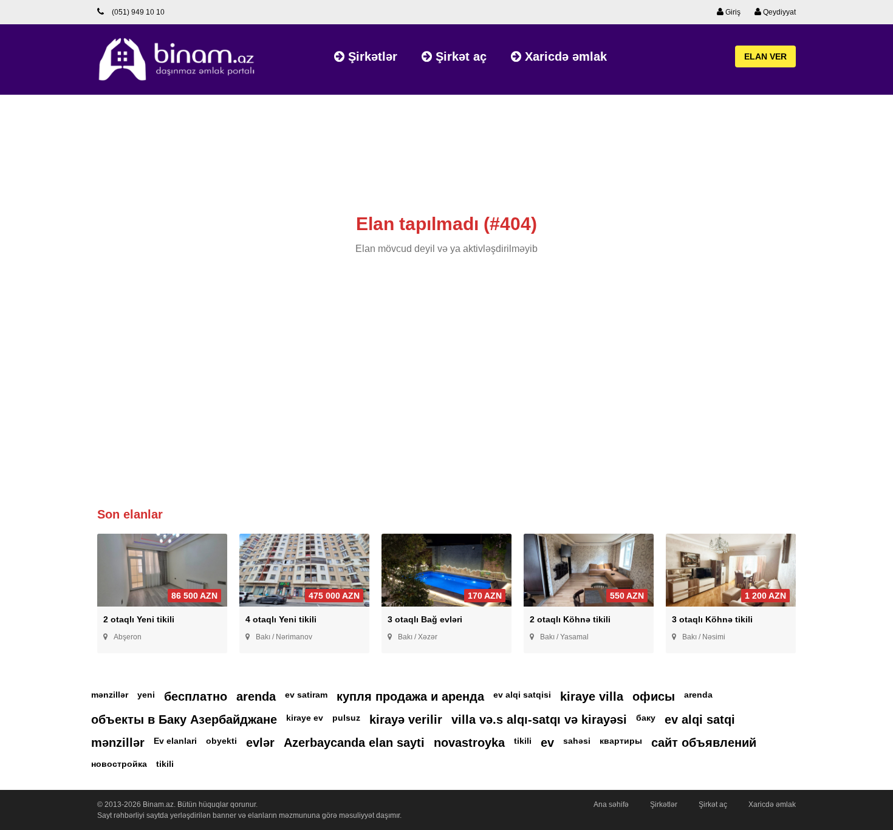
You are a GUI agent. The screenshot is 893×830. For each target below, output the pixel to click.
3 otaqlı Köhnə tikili (712, 619)
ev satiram (306, 694)
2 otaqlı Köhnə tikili (570, 619)
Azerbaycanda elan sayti (354, 742)
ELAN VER (765, 56)
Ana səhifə (611, 804)
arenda (256, 696)
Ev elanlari (175, 741)
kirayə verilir (405, 719)
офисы (653, 696)
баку (645, 718)
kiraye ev (304, 718)
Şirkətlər (370, 56)
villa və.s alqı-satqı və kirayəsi (539, 719)
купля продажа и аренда (410, 696)
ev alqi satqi (700, 719)
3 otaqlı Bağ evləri (425, 619)
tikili (523, 741)
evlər (260, 742)
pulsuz (346, 718)
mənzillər (109, 694)
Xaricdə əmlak (564, 56)
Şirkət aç (459, 56)
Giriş (732, 12)
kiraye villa (591, 696)
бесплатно (195, 696)
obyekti (221, 741)
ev (547, 742)
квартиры (621, 741)
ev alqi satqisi (522, 694)
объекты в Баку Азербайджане (184, 719)
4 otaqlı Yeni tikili (280, 619)
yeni (146, 694)
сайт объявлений (703, 742)
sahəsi (576, 741)
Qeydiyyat (778, 12)
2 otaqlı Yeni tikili (138, 619)
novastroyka (469, 742)
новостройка (119, 764)
